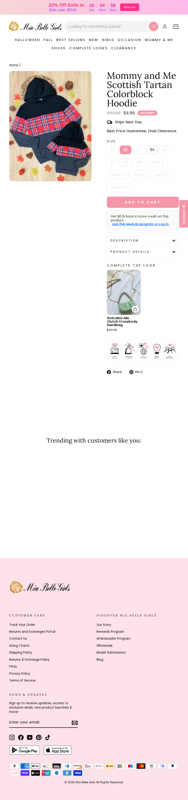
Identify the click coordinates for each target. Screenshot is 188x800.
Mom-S (157, 162)
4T (138, 149)
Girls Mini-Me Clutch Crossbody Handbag (122, 321)
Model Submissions (111, 652)
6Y (165, 149)
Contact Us (18, 638)
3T (125, 149)
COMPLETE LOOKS (88, 48)
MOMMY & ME (159, 39)
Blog (100, 659)
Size (111, 141)
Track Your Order (22, 625)
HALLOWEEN (27, 39)
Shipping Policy (20, 652)
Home (13, 65)
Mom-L (139, 174)
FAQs (13, 666)
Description (125, 240)
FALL (48, 39)
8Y (125, 162)
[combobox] (111, 26)
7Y (112, 162)
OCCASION (129, 39)
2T (112, 149)
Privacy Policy (19, 673)
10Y (139, 162)
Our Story (104, 625)
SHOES (59, 48)
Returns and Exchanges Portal (32, 632)
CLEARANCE (123, 48)
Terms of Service (22, 680)
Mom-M (117, 174)
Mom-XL (162, 174)
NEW (93, 39)
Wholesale (105, 645)
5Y (152, 149)
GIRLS (108, 39)
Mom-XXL (119, 187)
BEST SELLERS (71, 39)
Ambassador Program (113, 638)
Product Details (130, 252)
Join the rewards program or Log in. (140, 224)
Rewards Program (110, 632)
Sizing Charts (19, 645)
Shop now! (129, 7)
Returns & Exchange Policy (29, 659)
